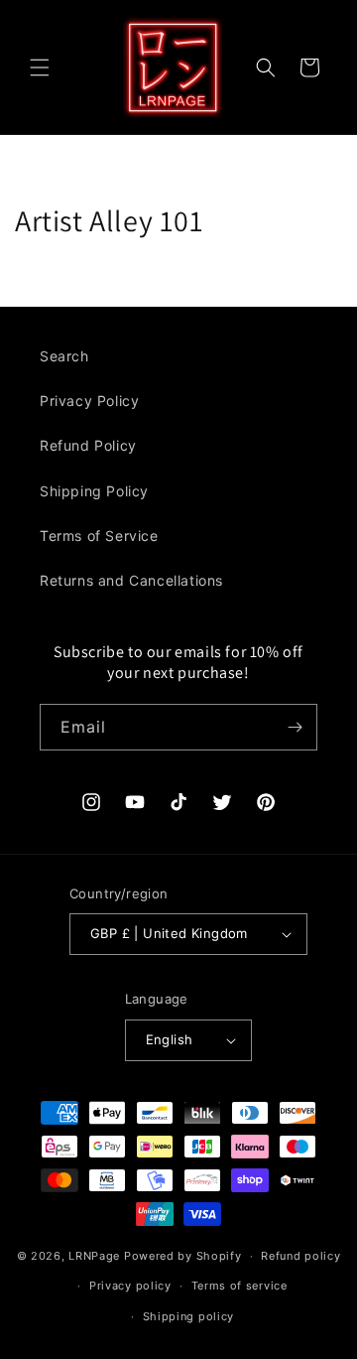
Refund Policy (88, 445)
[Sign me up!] (294, 727)
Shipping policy (189, 1316)
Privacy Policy (89, 400)
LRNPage (94, 1256)
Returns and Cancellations (131, 580)
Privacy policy (130, 1285)
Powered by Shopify (183, 1256)
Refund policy (300, 1256)
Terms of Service (99, 535)
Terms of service (239, 1285)
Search (64, 355)
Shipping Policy (94, 490)
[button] (39, 67)
